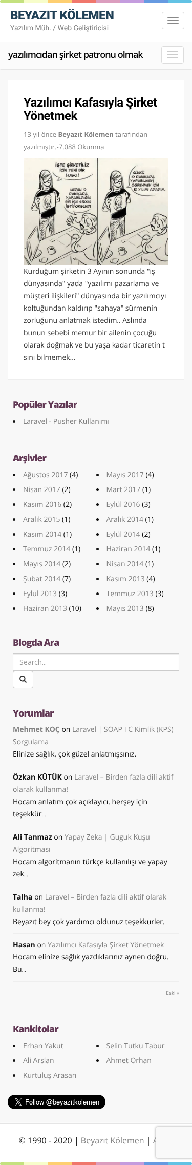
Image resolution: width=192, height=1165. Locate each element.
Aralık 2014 (124, 519)
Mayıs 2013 (125, 609)
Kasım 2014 (42, 534)
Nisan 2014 (125, 564)
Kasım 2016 (42, 504)
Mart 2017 (123, 490)
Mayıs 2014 (41, 564)
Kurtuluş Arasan (49, 1075)
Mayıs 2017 (125, 475)
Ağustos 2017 (45, 475)
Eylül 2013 (40, 594)
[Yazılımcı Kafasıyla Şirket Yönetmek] (96, 211)
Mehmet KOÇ (36, 729)
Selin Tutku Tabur (135, 1046)
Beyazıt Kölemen (113, 1140)
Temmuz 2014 (46, 549)
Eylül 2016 (123, 504)
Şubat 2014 (41, 579)
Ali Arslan (38, 1061)
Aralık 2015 (41, 519)
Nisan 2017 (41, 490)
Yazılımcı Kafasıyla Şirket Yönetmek (90, 109)
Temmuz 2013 (130, 594)
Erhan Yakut (43, 1046)
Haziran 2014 (128, 549)
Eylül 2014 (123, 534)
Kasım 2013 (125, 579)
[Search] (23, 679)
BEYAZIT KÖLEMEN (62, 20)
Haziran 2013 (45, 609)
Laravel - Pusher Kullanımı (66, 421)
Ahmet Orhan (129, 1061)
